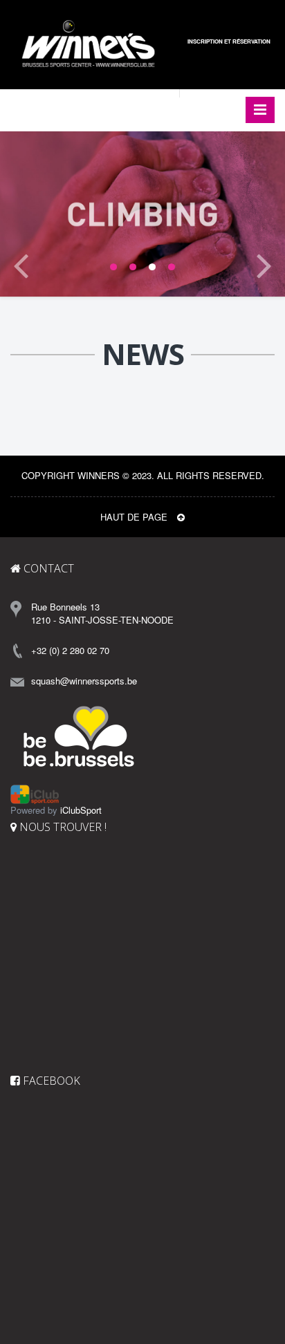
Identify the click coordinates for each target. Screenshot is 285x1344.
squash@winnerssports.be (84, 680)
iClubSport (81, 809)
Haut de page (135, 516)
